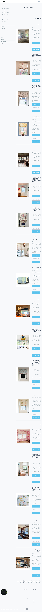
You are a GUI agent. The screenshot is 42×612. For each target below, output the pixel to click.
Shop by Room (4, 23)
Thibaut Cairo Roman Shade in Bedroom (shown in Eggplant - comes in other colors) (36, 519)
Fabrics (2, 30)
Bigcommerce (9, 609)
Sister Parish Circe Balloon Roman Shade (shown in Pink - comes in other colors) (36, 209)
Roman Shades (5, 19)
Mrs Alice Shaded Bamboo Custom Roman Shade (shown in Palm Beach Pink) (36, 424)
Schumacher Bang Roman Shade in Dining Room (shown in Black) (36, 298)
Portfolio (3, 33)
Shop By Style (4, 10)
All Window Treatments (6, 8)
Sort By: (18, 18)
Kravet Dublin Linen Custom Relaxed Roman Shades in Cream (36, 147)
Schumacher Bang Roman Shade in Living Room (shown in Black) (36, 550)
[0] (39, 1)
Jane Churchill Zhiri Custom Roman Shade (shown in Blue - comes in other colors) (36, 330)
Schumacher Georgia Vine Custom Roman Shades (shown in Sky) (36, 488)
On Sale (2, 32)
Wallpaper (3, 28)
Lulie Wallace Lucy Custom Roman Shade (36, 394)
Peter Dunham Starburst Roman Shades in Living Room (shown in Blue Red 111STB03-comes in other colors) (36, 179)
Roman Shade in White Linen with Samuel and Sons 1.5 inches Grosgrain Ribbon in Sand (36, 456)
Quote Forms (3, 35)
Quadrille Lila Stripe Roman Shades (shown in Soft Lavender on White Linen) (36, 238)
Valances (4, 21)
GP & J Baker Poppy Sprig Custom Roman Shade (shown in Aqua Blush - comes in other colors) (36, 362)
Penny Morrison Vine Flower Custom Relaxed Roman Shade (36, 86)
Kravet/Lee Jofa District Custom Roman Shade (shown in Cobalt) (36, 268)
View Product (36, 46)
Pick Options (36, 80)
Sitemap (16, 609)
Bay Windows (5, 14)
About (2, 37)
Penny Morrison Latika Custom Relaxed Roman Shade (36, 55)
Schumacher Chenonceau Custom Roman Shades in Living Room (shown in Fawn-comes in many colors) (36, 23)
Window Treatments (5, 5)
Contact (2, 39)
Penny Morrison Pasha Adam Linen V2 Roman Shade (36, 117)
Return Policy (3, 41)
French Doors (4, 17)
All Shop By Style (5, 12)
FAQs (2, 43)
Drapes (3, 16)
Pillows (2, 26)
